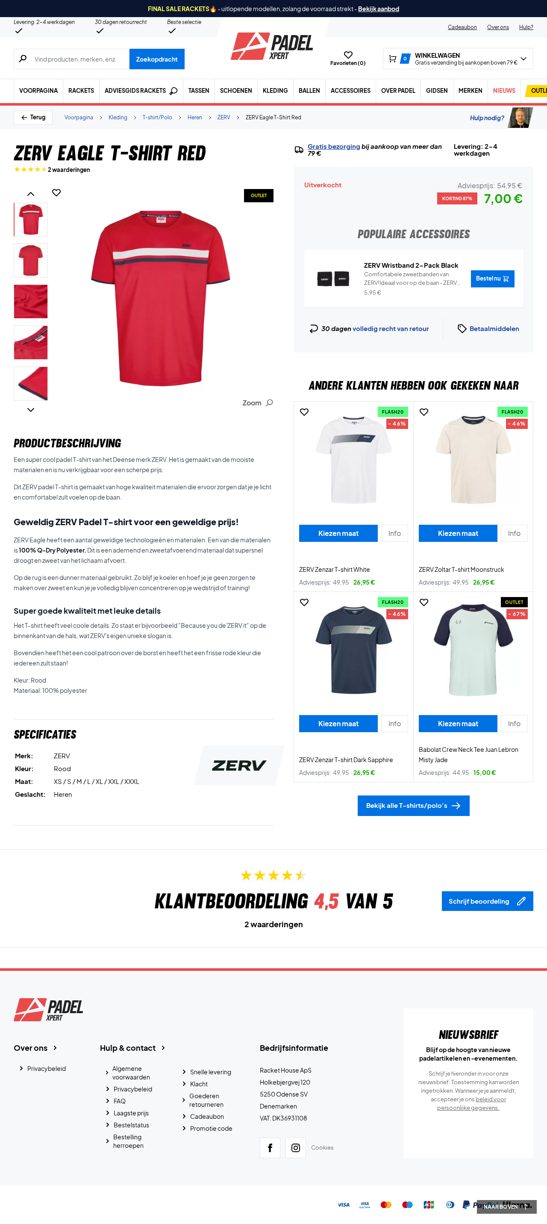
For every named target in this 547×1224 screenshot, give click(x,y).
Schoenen (236, 90)
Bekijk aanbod (378, 8)
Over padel (398, 90)
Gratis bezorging (334, 146)
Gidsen (437, 90)
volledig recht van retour (391, 328)
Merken (470, 90)
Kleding (275, 90)
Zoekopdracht (157, 59)
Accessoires (351, 90)
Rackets (81, 90)
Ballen (309, 90)
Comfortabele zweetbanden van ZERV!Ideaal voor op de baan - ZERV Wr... (410, 279)
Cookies (322, 1147)
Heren (195, 117)
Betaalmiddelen (494, 328)
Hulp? (526, 27)
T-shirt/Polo (157, 117)
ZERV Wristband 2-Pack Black (411, 265)
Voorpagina (38, 90)
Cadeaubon (462, 27)
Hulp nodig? (487, 117)
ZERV (224, 117)
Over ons (498, 27)
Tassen (198, 90)
